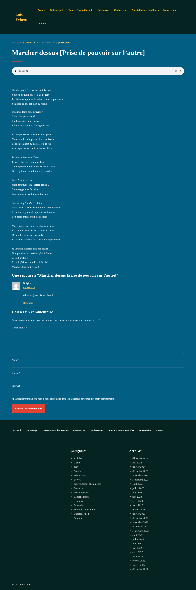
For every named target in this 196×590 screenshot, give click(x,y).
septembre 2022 (140, 531)
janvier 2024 (138, 466)
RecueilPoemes (81, 496)
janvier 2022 (138, 565)
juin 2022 (137, 543)
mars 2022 (137, 556)
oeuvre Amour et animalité (87, 484)
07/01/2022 (29, 42)
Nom (15, 360)
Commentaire (19, 327)
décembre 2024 (140, 458)
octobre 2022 (139, 526)
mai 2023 (137, 496)
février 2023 (138, 509)
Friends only (80, 475)
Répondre (28, 303)
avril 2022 (137, 552)
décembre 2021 (140, 569)
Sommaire (79, 505)
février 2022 (138, 560)
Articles (78, 458)
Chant (77, 462)
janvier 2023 (138, 513)
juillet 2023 (138, 488)
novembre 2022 (140, 522)
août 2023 (137, 484)
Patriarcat (79, 488)
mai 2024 (137, 462)
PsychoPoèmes (63, 42)
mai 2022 (137, 548)
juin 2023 (137, 492)
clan (76, 466)
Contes (77, 471)
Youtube (78, 518)
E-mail (16, 373)
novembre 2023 (140, 475)
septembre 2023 (140, 479)
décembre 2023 (140, 471)
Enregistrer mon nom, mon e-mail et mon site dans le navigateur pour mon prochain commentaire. (65, 398)
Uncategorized (81, 513)
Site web (16, 385)
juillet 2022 (138, 539)
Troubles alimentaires (85, 509)
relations (78, 501)
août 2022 (137, 535)
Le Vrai (77, 479)
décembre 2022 (140, 518)
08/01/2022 (29, 287)
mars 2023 (137, 505)
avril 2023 (137, 501)
